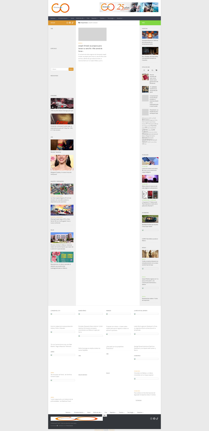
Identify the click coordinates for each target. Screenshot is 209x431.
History (145, 125)
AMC (150, 118)
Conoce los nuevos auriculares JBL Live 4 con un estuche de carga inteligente (150, 170)
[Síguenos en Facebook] (70, 23)
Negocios (148, 136)
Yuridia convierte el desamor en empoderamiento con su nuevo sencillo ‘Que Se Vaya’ (150, 263)
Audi (154, 118)
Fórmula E (151, 124)
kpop (148, 127)
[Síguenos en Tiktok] (72, 23)
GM (155, 124)
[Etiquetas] (156, 70)
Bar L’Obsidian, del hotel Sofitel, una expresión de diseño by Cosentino (150, 58)
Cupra (150, 122)
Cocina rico (137, 371)
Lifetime (149, 130)
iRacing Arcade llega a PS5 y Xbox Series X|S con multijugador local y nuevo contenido (60, 221)
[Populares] (148, 70)
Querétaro (147, 139)
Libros (145, 129)
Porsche (150, 138)
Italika (143, 127)
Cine (88, 18)
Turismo (102, 18)
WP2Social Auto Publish (98, 430)
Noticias (53, 18)
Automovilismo (145, 200)
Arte (152, 118)
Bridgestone (151, 120)
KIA (146, 128)
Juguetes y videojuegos (57, 196)
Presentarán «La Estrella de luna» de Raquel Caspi (154, 111)
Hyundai (154, 126)
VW (143, 144)
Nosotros (119, 18)
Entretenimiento (62, 18)
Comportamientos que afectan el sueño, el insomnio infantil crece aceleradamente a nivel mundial (154, 101)
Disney (153, 122)
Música (80, 43)
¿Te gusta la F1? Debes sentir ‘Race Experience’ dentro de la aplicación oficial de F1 (149, 204)
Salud (72, 18)
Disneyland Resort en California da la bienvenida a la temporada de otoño (150, 42)
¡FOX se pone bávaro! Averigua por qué (62, 110)
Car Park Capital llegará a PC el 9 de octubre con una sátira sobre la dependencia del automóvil (61, 200)
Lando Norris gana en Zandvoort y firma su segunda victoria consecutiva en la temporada (145, 328)
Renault (154, 140)
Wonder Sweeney (56, 152)
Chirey (155, 120)
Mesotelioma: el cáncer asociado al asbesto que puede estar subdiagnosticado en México (61, 266)
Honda (149, 125)
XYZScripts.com (112, 430)
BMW (147, 120)
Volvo (155, 142)
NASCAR (150, 134)
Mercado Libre (151, 132)
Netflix (153, 136)
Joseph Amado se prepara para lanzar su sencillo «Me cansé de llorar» (90, 48)
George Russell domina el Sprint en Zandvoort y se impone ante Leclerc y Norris (145, 348)
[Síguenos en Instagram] (67, 23)
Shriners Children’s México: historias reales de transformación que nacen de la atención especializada (62, 247)
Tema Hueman (69, 425)
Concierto (147, 122)
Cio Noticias (138, 400)
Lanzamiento (153, 127)
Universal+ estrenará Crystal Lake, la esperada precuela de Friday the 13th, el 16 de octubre (62, 128)
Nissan (145, 138)
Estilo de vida (79, 18)
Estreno (144, 123)
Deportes (94, 18)
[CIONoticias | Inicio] (60, 8)
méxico (155, 132)
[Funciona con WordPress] (57, 425)
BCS (143, 120)
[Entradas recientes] (144, 70)
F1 (147, 124)
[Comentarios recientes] (152, 70)
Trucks (148, 142)
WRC (145, 144)
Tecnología (110, 18)
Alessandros (146, 118)
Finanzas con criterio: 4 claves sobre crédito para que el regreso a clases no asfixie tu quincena (117, 328)
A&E (143, 118)
